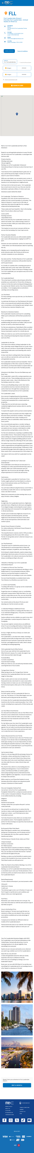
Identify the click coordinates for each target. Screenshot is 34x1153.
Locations (7, 1110)
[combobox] (10, 61)
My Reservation (9, 1112)
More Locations (9, 51)
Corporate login (9, 1114)
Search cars (18, 85)
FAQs (21, 1113)
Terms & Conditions (22, 51)
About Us (7, 1108)
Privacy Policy (8, 1106)
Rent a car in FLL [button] (17, 1085)
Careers (21, 1109)
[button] (17, 114)
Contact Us (22, 1111)
